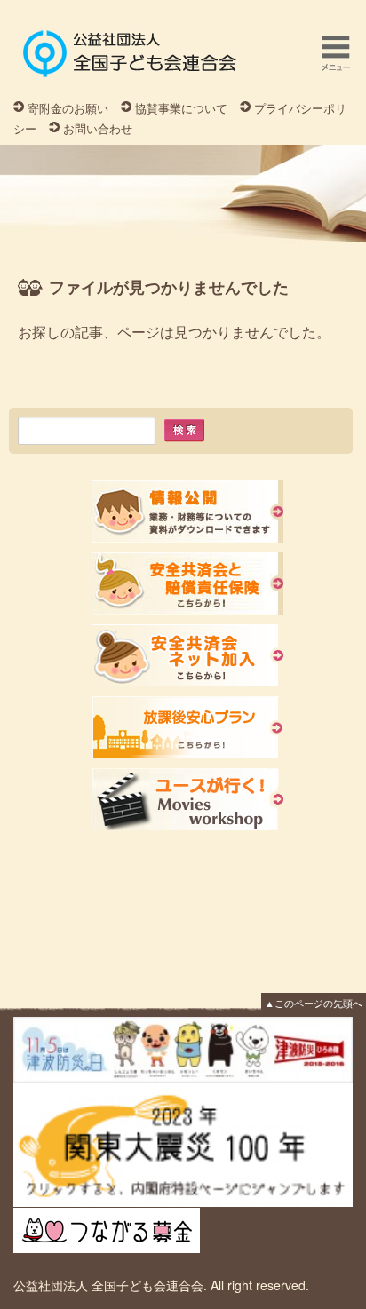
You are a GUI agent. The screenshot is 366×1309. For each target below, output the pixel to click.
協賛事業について (181, 107)
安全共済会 (187, 583)
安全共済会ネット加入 (187, 655)
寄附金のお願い (68, 107)
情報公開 (187, 511)
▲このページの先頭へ (313, 1003)
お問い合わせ (97, 128)
